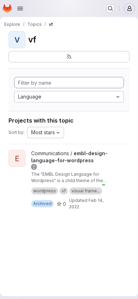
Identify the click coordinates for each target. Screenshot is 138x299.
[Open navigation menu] (20, 8)
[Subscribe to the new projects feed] (69, 56)
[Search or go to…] (110, 8)
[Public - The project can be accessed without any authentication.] (34, 167)
